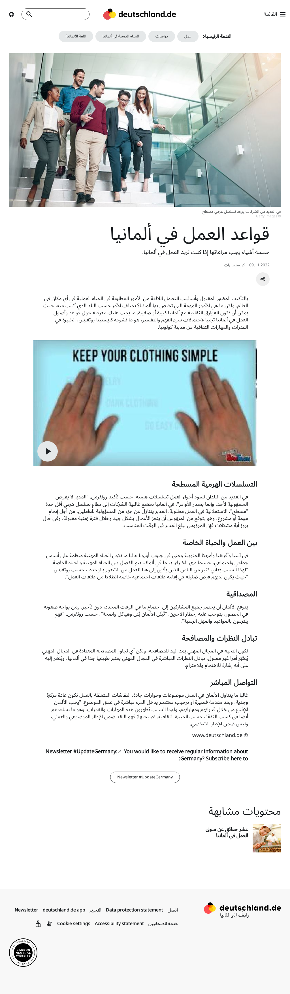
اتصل (173, 910)
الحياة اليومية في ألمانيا (121, 36)
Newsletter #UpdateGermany (145, 777)
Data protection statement (134, 910)
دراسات (161, 36)
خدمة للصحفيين (163, 923)
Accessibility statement (119, 923)
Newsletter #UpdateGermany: (82, 751)
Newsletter (26, 910)
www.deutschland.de (217, 735)
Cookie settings (73, 923)
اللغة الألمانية (76, 36)
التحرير (95, 910)
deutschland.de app (64, 910)
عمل (187, 36)
